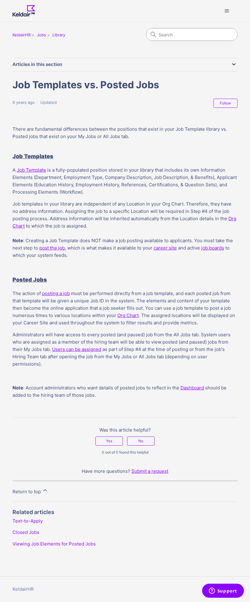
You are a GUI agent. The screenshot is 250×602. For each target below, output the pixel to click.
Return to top (27, 491)
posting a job (56, 293)
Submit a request (149, 471)
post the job (52, 248)
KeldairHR (21, 34)
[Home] (23, 10)
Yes (109, 441)
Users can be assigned (76, 349)
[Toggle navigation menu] (227, 11)
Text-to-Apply (27, 521)
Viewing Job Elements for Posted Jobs (54, 544)
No (140, 441)
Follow (225, 103)
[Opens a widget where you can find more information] (223, 591)
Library (58, 34)
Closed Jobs (25, 532)
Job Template (31, 170)
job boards (212, 248)
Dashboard (192, 388)
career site (165, 248)
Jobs (41, 34)
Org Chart (128, 315)
